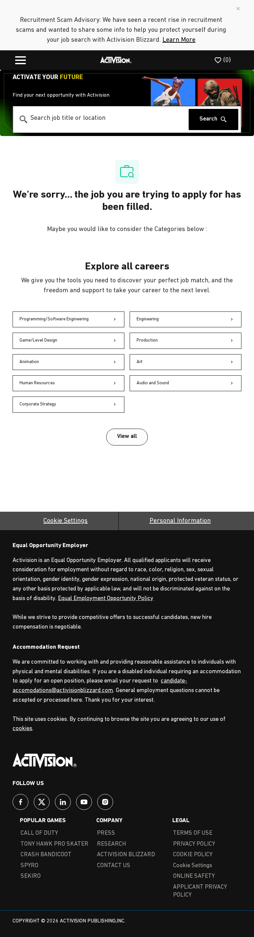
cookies (22, 729)
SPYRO (29, 866)
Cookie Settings (65, 521)
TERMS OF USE (192, 833)
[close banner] (238, 8)
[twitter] (42, 802)
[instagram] (105, 802)
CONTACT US (113, 866)
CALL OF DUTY (39, 833)
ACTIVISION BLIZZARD (126, 855)
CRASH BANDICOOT (46, 855)
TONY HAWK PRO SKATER (54, 844)
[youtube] (84, 802)
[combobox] (101, 118)
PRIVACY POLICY (194, 844)
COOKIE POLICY (192, 855)
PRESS (106, 833)
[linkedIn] (63, 802)
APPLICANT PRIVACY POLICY (200, 891)
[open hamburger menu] (20, 60)
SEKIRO (31, 876)
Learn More (178, 40)
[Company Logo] (116, 60)
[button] (127, 437)
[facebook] (20, 802)
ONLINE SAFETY (194, 876)
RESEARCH (111, 844)
